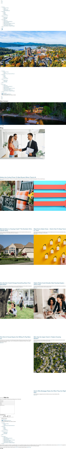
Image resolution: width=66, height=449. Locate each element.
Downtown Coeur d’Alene (7, 24)
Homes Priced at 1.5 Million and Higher (9, 25)
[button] (33, 67)
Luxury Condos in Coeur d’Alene (8, 441)
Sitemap (17, 447)
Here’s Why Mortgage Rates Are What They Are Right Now (50, 391)
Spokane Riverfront (6, 22)
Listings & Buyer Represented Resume (7, 10)
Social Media (5, 18)
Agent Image (29, 447)
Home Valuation (6, 15)
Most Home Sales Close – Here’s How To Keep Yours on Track (50, 229)
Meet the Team (6, 16)
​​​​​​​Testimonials (5, 17)
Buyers (5, 12)
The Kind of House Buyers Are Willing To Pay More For (15, 337)
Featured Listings (6, 7)
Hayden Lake (5, 20)
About (2, 79)
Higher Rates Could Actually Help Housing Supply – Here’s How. (49, 283)
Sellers (5, 13)
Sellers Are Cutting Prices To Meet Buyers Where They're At (18, 177)
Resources (3, 11)
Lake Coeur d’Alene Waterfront (8, 21)
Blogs (2, 26)
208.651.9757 (60, 444)
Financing (5, 14)
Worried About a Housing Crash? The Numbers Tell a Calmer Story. (16, 229)
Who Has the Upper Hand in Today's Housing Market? (47, 337)
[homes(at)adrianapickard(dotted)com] (2, 29)
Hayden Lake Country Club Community (9, 23)
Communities (4, 19)
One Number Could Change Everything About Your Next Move (15, 283)
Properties (3, 422)
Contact (3, 91)
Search (5, 8)
